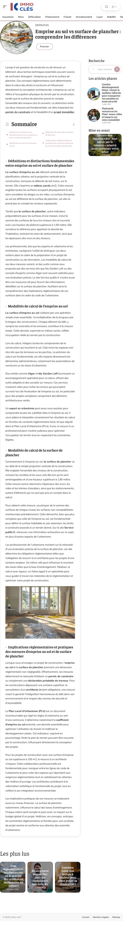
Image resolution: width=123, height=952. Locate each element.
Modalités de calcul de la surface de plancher (59, 133)
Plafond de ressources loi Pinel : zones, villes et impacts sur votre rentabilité (112, 114)
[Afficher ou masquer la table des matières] (56, 124)
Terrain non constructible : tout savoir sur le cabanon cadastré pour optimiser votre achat (105, 143)
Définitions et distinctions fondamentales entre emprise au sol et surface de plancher (23, 135)
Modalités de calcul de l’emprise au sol (23, 144)
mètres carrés (42, 185)
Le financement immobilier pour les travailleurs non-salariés (40, 875)
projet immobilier (64, 112)
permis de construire (17, 112)
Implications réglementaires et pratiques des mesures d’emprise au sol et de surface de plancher (59, 143)
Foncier (44, 46)
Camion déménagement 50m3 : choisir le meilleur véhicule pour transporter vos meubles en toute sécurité (111, 93)
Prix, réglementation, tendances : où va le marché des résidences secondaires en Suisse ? (13, 875)
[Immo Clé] (21, 7)
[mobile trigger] (5, 7)
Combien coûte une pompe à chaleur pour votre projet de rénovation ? (67, 875)
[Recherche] (106, 7)
